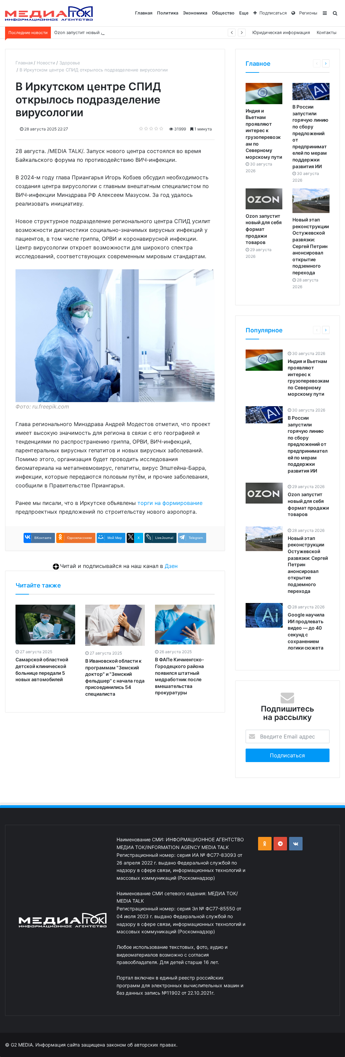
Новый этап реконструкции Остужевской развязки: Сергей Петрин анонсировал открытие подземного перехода (310, 246)
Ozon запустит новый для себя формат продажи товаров (115, 32)
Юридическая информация (281, 32)
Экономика (195, 13)
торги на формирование (169, 503)
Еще (244, 13)
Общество (223, 13)
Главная (143, 13)
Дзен (171, 566)
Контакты (327, 32)
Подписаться (273, 13)
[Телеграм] (280, 843)
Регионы (307, 13)
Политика (167, 13)
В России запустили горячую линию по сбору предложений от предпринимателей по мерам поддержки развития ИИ (307, 444)
